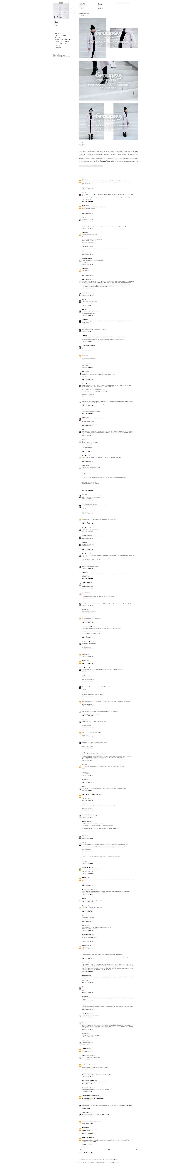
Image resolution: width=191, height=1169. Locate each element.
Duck (83, 429)
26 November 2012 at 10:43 (87, 254)
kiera (83, 179)
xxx (83, 652)
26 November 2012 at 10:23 (87, 201)
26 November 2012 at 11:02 (87, 323)
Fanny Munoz (85, 455)
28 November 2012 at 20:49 (87, 911)
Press (99, 7)
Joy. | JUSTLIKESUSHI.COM (88, 504)
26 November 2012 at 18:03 (87, 656)
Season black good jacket (87, 1087)
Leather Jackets (85, 363)
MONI (83, 299)
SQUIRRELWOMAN (86, 821)
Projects (100, 8)
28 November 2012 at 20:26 (87, 901)
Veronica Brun (85, 328)
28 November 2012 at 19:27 (87, 894)
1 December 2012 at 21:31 (87, 1044)
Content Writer (85, 1104)
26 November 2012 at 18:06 (87, 663)
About (99, 3)
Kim (83, 842)
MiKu (83, 439)
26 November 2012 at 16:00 (87, 538)
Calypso (84, 996)
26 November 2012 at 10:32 (87, 242)
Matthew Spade (85, 945)
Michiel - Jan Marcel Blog (87, 626)
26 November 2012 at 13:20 (87, 425)
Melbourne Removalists (87, 1137)
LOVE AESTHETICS (86, 1013)
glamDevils (84, 884)
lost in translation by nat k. (87, 1055)
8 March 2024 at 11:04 (86, 1099)
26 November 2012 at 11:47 (87, 359)
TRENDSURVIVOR (86, 246)
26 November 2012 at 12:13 (87, 379)
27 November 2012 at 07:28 (87, 800)
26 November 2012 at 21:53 (87, 736)
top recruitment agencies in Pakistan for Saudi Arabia (92, 1098)
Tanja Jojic (84, 905)
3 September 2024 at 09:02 (87, 1116)
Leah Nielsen (85, 667)
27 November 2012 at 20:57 (87, 838)
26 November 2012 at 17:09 (87, 605)
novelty (56, 20)
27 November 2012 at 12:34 (87, 817)
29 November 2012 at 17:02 (87, 948)
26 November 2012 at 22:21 (87, 748)
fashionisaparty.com (86, 814)
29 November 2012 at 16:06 (87, 941)
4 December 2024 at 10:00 (87, 1123)
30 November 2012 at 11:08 (87, 971)
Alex (83, 952)
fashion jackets (85, 975)
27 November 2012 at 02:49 (87, 790)
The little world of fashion (87, 345)
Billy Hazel (84, 740)
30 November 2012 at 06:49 (87, 958)
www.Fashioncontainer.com (87, 871)
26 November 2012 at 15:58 (87, 523)
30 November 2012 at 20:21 (87, 1036)
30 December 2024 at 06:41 (87, 1133)
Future (81, 1149)
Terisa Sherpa (85, 786)
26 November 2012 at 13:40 (87, 451)
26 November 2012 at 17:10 (87, 612)
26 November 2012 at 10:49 (87, 288)
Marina (83, 719)
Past (137, 1149)
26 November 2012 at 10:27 (87, 221)
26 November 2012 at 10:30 (87, 228)
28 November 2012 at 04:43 (87, 863)
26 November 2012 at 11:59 (87, 367)
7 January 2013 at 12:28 (87, 1091)
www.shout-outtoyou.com (87, 621)
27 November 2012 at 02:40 (87, 782)
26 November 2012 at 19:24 (87, 705)
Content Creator (85, 1120)
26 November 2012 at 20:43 (87, 727)
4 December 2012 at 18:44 (87, 1059)
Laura (83, 225)
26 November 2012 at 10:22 (87, 188)
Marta (83, 602)
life (55, 18)
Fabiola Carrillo (85, 1048)
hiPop (83, 309)
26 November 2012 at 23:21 (87, 775)
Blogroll (100, 4)
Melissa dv (84, 465)
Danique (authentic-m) (86, 934)
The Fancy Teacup (86, 582)
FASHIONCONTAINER (86, 867)
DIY (55, 21)
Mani (83, 898)
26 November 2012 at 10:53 (87, 295)
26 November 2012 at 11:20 (87, 350)
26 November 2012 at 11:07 (87, 331)
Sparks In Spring (86, 522)
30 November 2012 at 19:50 (87, 1029)
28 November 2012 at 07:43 (87, 873)
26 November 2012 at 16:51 (87, 598)
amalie (83, 835)
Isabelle (83, 399)
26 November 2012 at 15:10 (87, 490)
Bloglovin (82, 3)
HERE (101, 694)
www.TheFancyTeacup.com (87, 586)
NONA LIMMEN (85, 1040)
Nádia (83, 764)
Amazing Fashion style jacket (88, 1080)
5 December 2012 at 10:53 (87, 1069)
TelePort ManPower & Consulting (89, 1095)
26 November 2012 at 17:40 (87, 637)
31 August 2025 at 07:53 (87, 1144)
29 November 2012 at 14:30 (87, 921)
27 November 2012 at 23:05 (87, 851)
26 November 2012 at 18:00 (87, 648)
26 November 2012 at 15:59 (87, 531)
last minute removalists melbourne (89, 1141)
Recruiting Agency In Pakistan (88, 889)
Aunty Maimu (85, 592)
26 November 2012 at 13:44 (87, 461)
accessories (57, 17)
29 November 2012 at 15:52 (87, 930)
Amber (83, 804)
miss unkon (84, 855)
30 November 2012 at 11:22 (87, 982)
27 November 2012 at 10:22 (87, 810)
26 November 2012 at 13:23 (87, 435)
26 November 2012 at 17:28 (87, 622)
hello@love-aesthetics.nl (123, 3)
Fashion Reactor (85, 709)
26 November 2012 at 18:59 (87, 681)
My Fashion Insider (86, 773)
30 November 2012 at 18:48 (87, 1001)
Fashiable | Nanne (86, 258)
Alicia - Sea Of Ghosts (86, 279)
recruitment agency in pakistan (103, 1114)
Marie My (84, 371)
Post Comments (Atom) (89, 1152)
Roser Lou (84, 417)
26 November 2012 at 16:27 (87, 578)
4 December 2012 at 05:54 (87, 1051)
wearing (56, 16)
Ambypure (84, 292)
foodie (83, 517)
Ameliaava (84, 1127)
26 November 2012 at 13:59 (87, 469)
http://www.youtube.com (100, 758)
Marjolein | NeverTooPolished (88, 641)
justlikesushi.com (85, 512)
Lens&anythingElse (86, 212)
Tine (83, 217)
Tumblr (81, 8)
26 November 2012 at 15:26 (87, 513)
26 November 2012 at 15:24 (87, 500)
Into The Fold (84, 691)
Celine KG (84, 192)
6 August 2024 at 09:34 (86, 1108)
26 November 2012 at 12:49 (87, 395)
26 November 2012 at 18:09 (87, 671)
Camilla (83, 685)
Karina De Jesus (85, 527)
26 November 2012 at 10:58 (87, 315)
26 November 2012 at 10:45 (87, 275)
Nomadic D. (84, 383)
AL (82, 986)
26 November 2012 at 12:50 (87, 405)
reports (56, 25)
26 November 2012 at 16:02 (87, 549)
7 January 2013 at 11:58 (87, 1083)
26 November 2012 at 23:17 (87, 760)
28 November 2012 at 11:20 (87, 885)
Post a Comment (84, 1147)
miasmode (84, 877)
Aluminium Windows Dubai (87, 1130)
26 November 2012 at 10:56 (87, 305)
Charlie (83, 335)
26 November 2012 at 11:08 (87, 341)
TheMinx (84, 319)
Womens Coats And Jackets (88, 1073)
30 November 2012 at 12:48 (87, 992)
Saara (83, 542)
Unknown (84, 205)
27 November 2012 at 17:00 (87, 831)
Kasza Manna (85, 564)
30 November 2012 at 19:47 (87, 1017)
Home (109, 1149)
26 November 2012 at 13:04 (87, 413)
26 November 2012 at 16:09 (87, 568)
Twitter (81, 7)
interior (56, 22)
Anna (83, 494)
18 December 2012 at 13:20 (87, 1076)
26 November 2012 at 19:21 (87, 695)
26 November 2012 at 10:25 (87, 213)
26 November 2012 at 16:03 (87, 560)
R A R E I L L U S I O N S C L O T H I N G (90, 794)
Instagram (82, 4)
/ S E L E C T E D (56, 54)
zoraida (83, 572)
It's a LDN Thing (85, 735)
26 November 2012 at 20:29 (87, 715)
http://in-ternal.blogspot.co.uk (88, 704)
